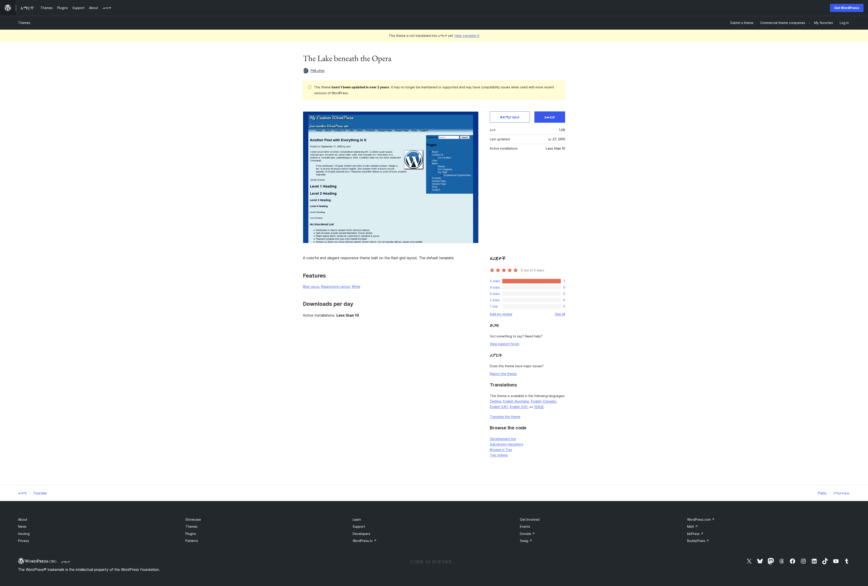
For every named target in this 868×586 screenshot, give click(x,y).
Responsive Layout (335, 286)
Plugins (190, 534)
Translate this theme (505, 417)
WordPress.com (701, 519)
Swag (526, 541)
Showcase (193, 519)
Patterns (191, 541)
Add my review (501, 314)
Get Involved (529, 519)
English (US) (519, 407)
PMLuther (318, 71)
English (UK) (499, 407)
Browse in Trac (501, 450)
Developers (361, 534)
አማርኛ (65, 562)
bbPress (695, 534)
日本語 (539, 407)
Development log (503, 439)
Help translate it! (467, 36)
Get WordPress (846, 8)
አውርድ (550, 117)
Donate (527, 534)
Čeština (495, 401)
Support (359, 526)
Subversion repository (506, 444)
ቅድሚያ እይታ (510, 117)
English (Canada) (544, 401)
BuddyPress (698, 541)
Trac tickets (499, 455)
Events (525, 526)
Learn (357, 519)
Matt (692, 526)
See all (560, 314)
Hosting (24, 534)
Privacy (23, 541)
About (22, 519)
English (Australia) (516, 401)
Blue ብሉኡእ (311, 286)
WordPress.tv (365, 541)
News (22, 526)
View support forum (504, 344)
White (356, 286)
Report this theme (503, 374)
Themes (24, 23)
